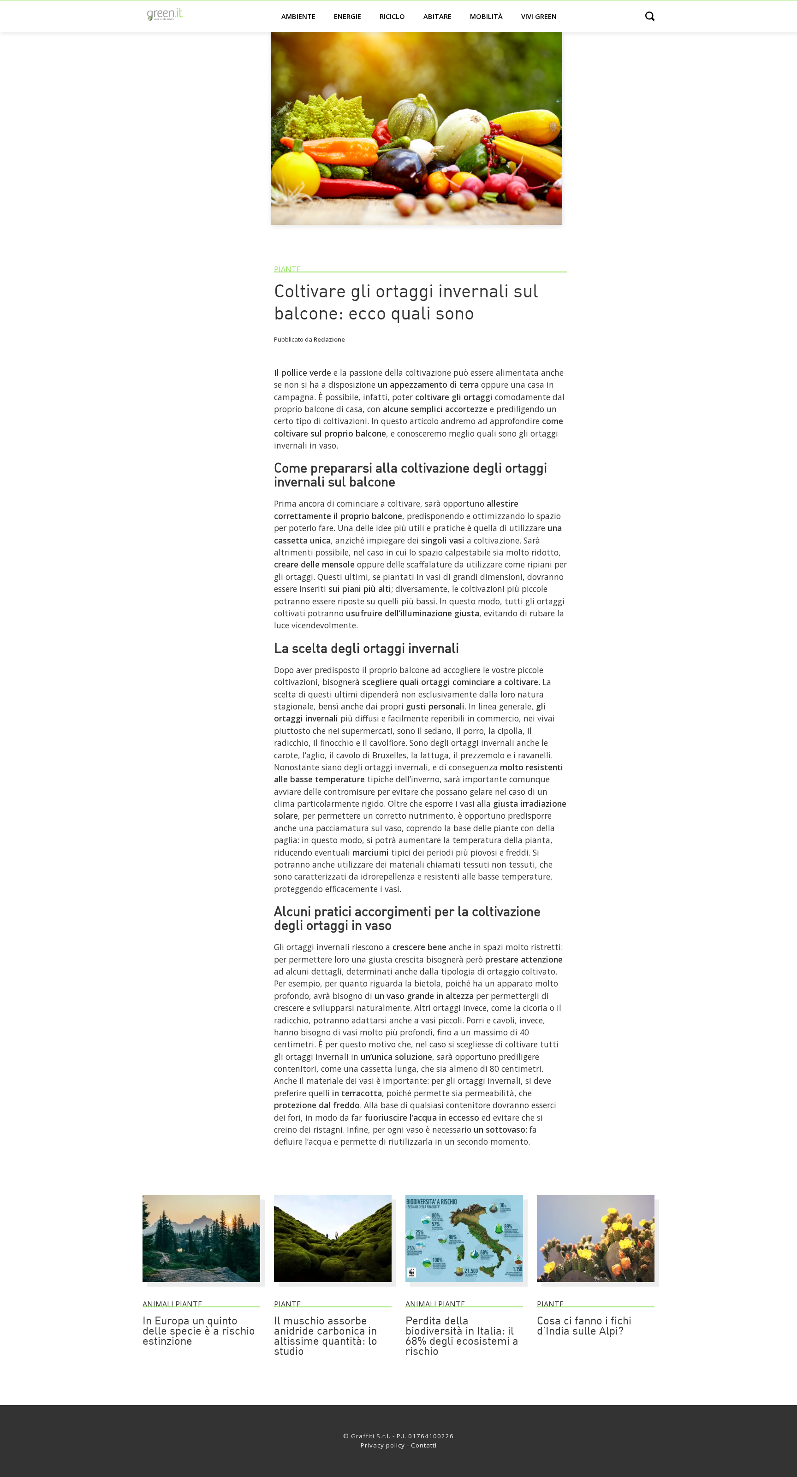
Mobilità (486, 16)
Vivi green (539, 16)
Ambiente (298, 16)
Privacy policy (383, 1445)
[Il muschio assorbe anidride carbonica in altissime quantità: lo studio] (333, 1286)
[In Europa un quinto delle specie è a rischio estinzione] (201, 1286)
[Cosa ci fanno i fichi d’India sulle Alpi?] (595, 1286)
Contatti (424, 1445)
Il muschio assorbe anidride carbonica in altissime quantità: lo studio (325, 1337)
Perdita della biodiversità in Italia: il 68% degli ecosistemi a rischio (461, 1337)
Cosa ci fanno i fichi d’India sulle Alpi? (584, 1326)
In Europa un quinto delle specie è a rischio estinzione (199, 1331)
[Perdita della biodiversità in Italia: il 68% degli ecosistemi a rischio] (464, 1286)
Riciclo (392, 16)
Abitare (437, 16)
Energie (347, 16)
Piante (287, 269)
